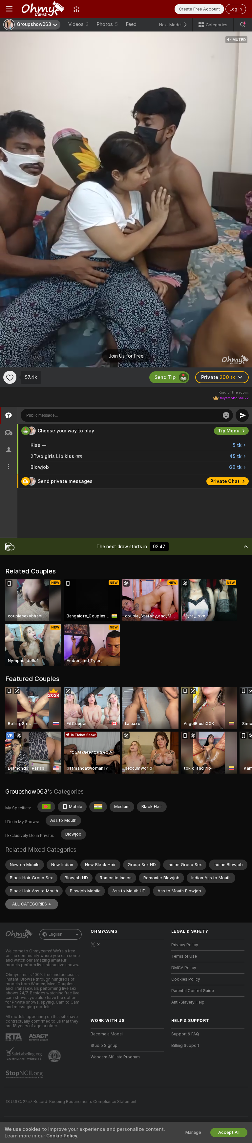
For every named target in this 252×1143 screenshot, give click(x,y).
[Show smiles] (226, 415)
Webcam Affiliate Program (115, 1057)
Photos (107, 24)
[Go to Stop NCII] (25, 1074)
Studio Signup (104, 1045)
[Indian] (98, 806)
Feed (131, 24)
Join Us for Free (126, 356)
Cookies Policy (185, 979)
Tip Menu (229, 430)
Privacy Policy (184, 945)
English (55, 934)
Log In (236, 9)
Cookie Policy (61, 1135)
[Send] (242, 415)
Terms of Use (184, 956)
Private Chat (225, 481)
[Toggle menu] (9, 9)
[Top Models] (76, 9)
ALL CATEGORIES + (31, 904)
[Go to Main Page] (43, 9)
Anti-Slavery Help (187, 1002)
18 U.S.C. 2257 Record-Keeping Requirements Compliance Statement (71, 1101)
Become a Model (107, 1034)
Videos (78, 24)
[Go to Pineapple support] (55, 1056)
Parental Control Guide (192, 990)
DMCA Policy (183, 968)
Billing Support (185, 1045)
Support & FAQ (185, 1034)
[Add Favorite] (9, 377)
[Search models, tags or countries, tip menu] (243, 24)
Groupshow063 (26, 791)
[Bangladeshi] (46, 806)
